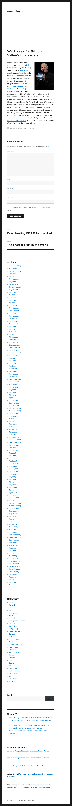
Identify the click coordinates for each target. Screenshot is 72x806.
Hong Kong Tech (15, 631)
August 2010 (13, 387)
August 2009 (14, 419)
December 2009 (15, 408)
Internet (31, 128)
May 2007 (12, 482)
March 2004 (13, 558)
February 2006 (14, 498)
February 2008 (14, 466)
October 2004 (14, 540)
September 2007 (15, 474)
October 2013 (14, 311)
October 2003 (14, 572)
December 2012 (14, 319)
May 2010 (12, 395)
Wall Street (13, 679)
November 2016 (15, 287)
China (11, 608)
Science (12, 658)
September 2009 (15, 416)
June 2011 (12, 361)
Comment (11, 151)
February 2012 (14, 340)
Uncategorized (14, 668)
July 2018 (12, 282)
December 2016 (15, 284)
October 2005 (14, 508)
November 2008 (15, 442)
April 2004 (13, 556)
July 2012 (12, 326)
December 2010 (14, 377)
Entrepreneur (14, 613)
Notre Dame (13, 647)
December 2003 (15, 566)
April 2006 (13, 493)
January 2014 (14, 308)
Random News (14, 652)
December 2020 (15, 271)
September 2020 (15, 274)
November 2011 (14, 348)
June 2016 (12, 292)
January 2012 (14, 342)
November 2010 (15, 379)
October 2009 (14, 413)
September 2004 (15, 543)
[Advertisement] (36, 35)
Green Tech (13, 626)
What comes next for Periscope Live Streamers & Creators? (31, 725)
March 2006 (13, 495)
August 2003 (13, 577)
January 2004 (14, 564)
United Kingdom (15, 671)
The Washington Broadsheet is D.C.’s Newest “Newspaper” (31, 718)
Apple (11, 602)
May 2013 (12, 313)
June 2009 (13, 424)
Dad (10, 610)
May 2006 (12, 490)
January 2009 (14, 437)
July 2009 (12, 421)
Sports (11, 663)
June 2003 (12, 582)
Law (10, 637)
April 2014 (12, 303)
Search (9, 695)
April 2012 (12, 334)
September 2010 (15, 384)
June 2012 (12, 329)
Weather (12, 681)
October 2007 (14, 471)
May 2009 (12, 427)
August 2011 (13, 355)
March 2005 (13, 527)
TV (10, 666)
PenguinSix (15, 11)
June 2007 (12, 479)
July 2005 (12, 516)
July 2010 (12, 390)
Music (11, 642)
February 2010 (14, 403)
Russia (11, 655)
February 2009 (14, 435)
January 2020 (14, 279)
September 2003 (15, 574)
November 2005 (15, 506)
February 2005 (14, 529)
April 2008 (13, 461)
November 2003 (15, 569)
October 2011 (14, 350)
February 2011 (14, 371)
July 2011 (12, 358)
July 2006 (12, 485)
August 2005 (13, 514)
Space (11, 660)
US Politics (13, 673)
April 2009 (13, 429)
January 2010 (14, 406)
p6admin (13, 128)
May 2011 (12, 363)
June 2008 (13, 456)
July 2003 (12, 580)
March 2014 (13, 305)
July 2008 (12, 453)
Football (12, 618)
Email (10, 189)
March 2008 (13, 464)
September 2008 (15, 448)
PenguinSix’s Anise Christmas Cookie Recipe (25, 728)
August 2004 (13, 545)
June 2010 (12, 392)
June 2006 (13, 487)
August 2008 (13, 450)
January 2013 (14, 316)
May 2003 (12, 585)
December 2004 (15, 535)
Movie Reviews (14, 639)
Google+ (12, 623)
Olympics (12, 650)
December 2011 (14, 345)
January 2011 (13, 374)
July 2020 (12, 276)
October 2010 (14, 382)
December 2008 (15, 440)
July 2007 (12, 477)
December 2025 (15, 266)
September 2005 (15, 511)
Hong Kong (13, 629)
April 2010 (12, 398)
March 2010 (13, 400)
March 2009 (13, 432)
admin (9, 751)
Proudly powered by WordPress (25, 800)
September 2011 (15, 353)
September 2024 (15, 268)
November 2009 (15, 411)
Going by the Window (17, 621)
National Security (15, 644)
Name (10, 179)
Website (10, 198)
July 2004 (12, 548)
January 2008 (14, 469)
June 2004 (13, 551)
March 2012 (13, 337)
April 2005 (13, 524)
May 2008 (12, 458)
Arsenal (12, 605)
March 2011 (13, 369)
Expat (11, 615)
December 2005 (15, 503)
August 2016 (13, 290)
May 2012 (12, 332)
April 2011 (12, 366)
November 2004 (15, 537)
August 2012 (13, 324)
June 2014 (12, 300)
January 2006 (14, 500)
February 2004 (14, 561)
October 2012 (14, 321)
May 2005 (12, 522)
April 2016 (13, 295)
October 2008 (14, 445)
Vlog (10, 676)
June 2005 (13, 519)
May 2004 (12, 553)
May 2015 (12, 297)
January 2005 (14, 532)
